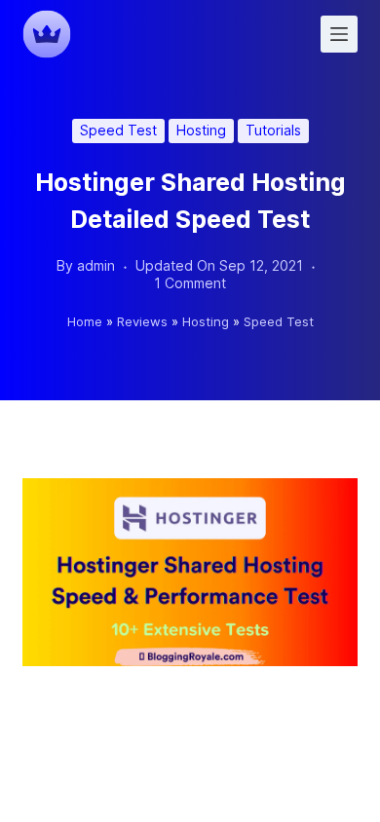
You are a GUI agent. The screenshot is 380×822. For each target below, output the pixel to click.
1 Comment (190, 283)
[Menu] (339, 34)
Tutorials (273, 130)
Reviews (142, 321)
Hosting (201, 130)
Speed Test (118, 130)
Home (84, 321)
